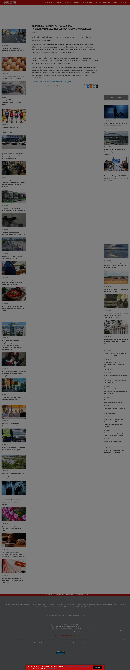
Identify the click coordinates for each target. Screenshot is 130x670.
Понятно (97, 667)
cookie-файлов (52, 668)
